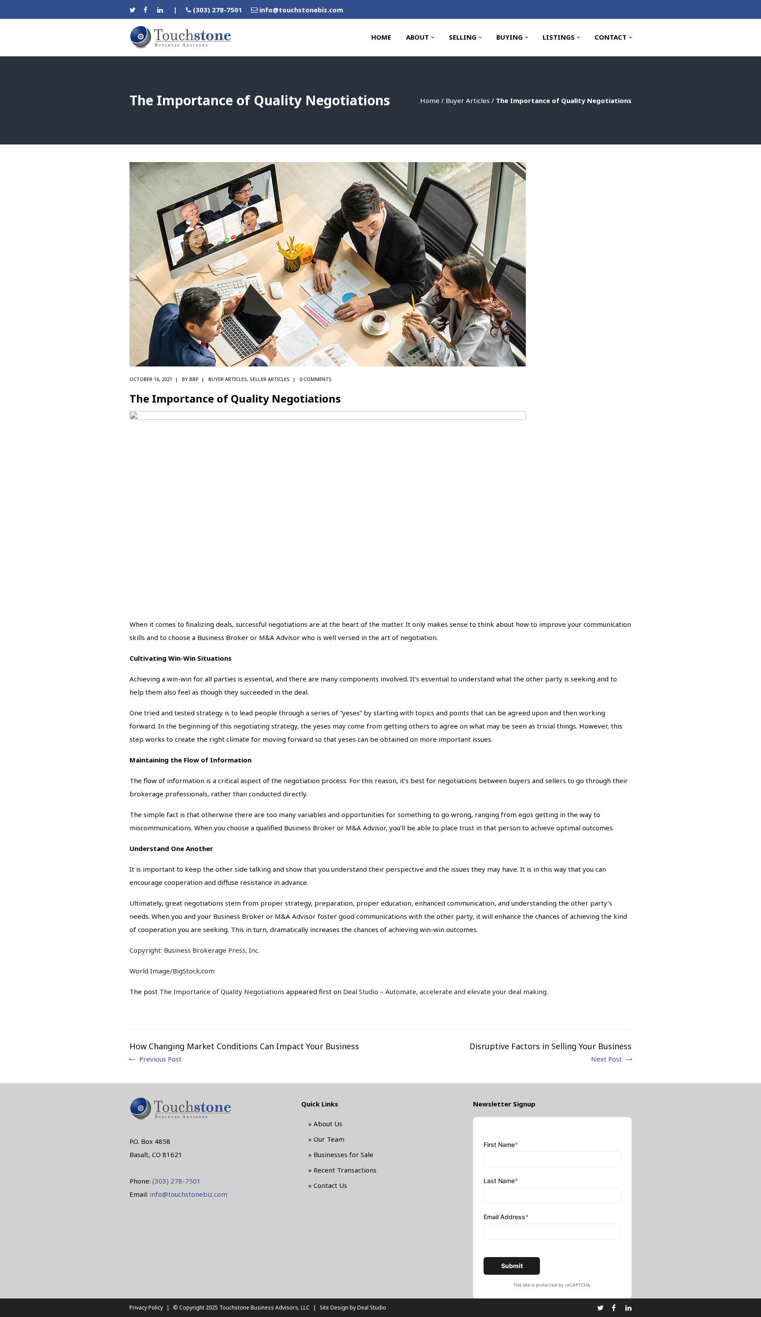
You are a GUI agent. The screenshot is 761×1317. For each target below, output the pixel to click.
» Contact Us (327, 1185)
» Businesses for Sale (340, 1154)
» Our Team (326, 1139)
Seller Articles (270, 379)
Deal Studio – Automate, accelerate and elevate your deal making (445, 991)
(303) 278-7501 (217, 9)
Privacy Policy (146, 1307)
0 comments (315, 379)
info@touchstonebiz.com (301, 9)
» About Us (325, 1123)
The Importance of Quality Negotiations (221, 991)
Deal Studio (371, 1307)
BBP (194, 379)
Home (430, 100)
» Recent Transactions (342, 1169)
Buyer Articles (468, 100)
